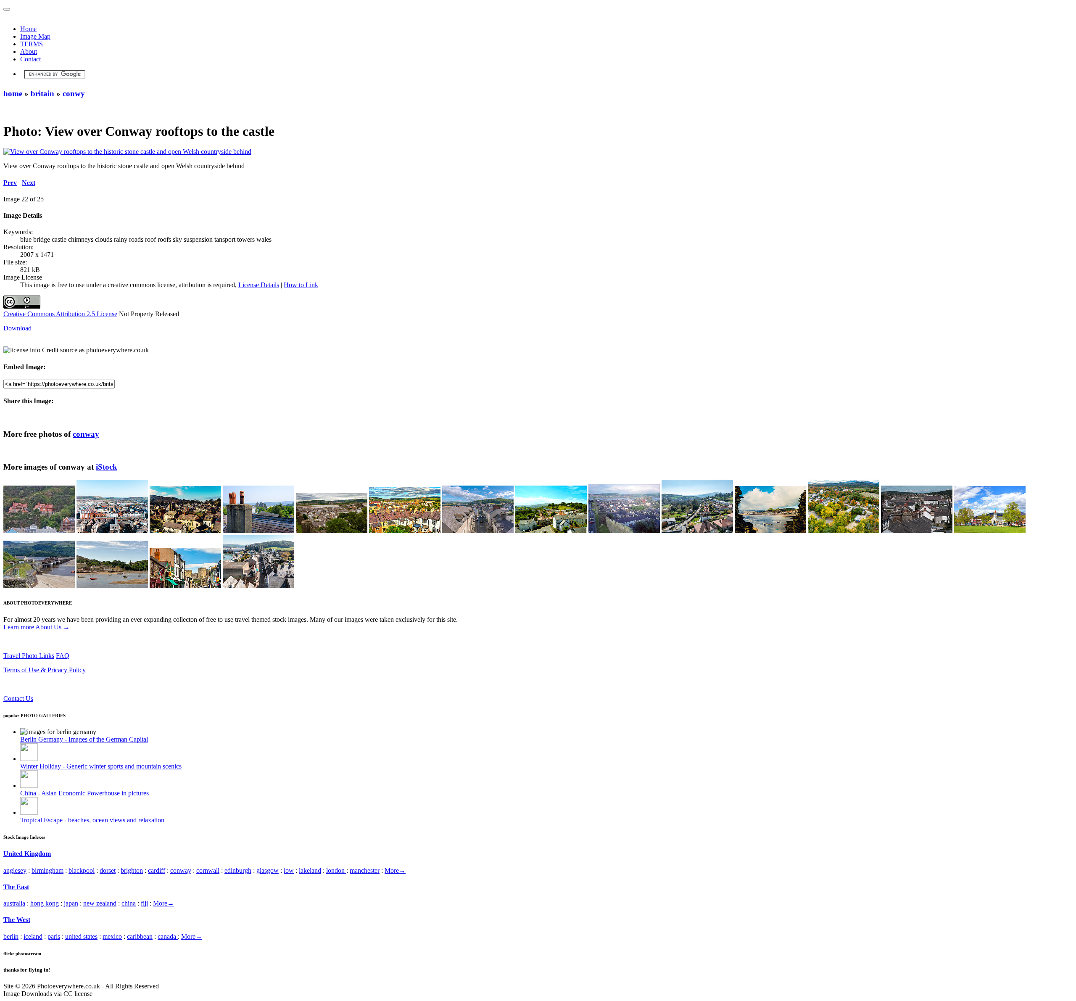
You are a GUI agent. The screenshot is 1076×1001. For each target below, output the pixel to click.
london (336, 870)
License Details (258, 284)
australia (14, 903)
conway (86, 434)
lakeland (310, 870)
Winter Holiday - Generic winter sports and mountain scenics (101, 766)
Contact (30, 59)
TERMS (31, 44)
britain (42, 93)
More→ (395, 870)
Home (28, 28)
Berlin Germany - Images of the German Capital (84, 739)
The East (16, 886)
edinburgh (237, 870)
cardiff (156, 870)
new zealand (99, 903)
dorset (108, 870)
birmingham (47, 870)
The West (16, 919)
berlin (10, 936)
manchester (365, 870)
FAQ (62, 655)
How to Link (301, 284)
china (128, 903)
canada (168, 936)
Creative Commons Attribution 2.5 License (60, 313)
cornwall (207, 870)
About (28, 51)
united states (81, 936)
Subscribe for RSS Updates (39, 684)
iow (289, 870)
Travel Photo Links (28, 655)
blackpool (82, 870)
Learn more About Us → (36, 627)
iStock (106, 466)
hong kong (44, 903)
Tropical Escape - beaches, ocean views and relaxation (92, 820)
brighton (132, 870)
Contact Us (18, 698)
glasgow (267, 870)
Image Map (35, 36)
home (12, 93)
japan (71, 903)
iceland (33, 936)
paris (53, 936)
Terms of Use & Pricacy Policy (44, 669)
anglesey (14, 870)
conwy (74, 93)
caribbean (140, 936)
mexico (112, 936)
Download (17, 328)
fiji (144, 903)
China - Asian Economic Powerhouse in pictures (84, 793)
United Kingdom (27, 853)
